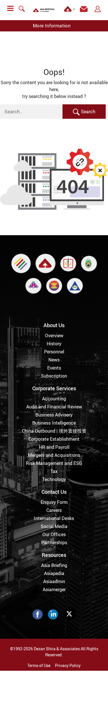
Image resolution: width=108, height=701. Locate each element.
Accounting (54, 398)
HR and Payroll (54, 447)
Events (54, 368)
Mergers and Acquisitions (54, 455)
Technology (54, 479)
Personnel (54, 351)
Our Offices (54, 534)
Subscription (54, 376)
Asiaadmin (54, 581)
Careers (54, 510)
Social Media (54, 526)
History (54, 343)
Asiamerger (54, 589)
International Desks (54, 518)
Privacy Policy (68, 665)
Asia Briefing (54, 565)
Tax (54, 471)
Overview (54, 335)
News (54, 360)
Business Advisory (54, 415)
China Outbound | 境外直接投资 (54, 431)
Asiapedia (54, 573)
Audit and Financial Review (54, 407)
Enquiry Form (54, 502)
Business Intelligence (54, 423)
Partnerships (54, 542)
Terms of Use (38, 665)
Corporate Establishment (54, 439)
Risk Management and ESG (54, 463)
